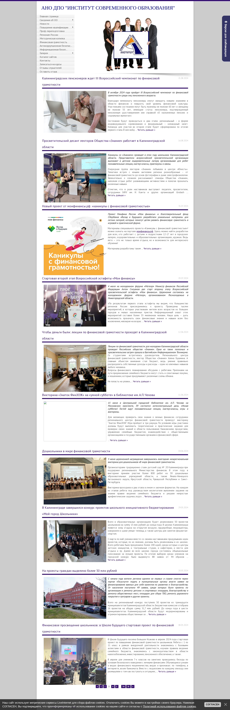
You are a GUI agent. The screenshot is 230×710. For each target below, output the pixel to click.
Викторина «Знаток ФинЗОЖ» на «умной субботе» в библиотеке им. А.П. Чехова (98, 395)
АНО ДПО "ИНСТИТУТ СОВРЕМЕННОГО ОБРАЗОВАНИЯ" (108, 8)
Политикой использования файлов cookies (169, 706)
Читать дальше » (146, 129)
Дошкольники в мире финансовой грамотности (76, 451)
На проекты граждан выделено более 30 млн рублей (79, 571)
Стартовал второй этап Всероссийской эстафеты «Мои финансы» (88, 278)
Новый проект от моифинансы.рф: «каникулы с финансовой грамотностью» (96, 206)
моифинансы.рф (145, 231)
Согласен (212, 704)
